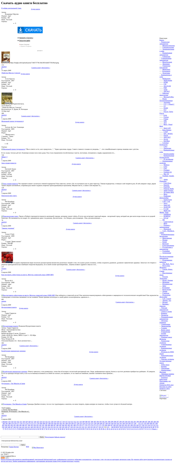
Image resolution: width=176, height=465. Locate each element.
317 (60, 422)
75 (7, 429)
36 (87, 429)
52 (54, 429)
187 (54, 425)
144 (20, 427)
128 (66, 427)
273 (29, 423)
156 (143, 425)
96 (121, 427)
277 (18, 423)
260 (66, 423)
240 (123, 423)
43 (73, 429)
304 (97, 422)
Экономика (166, 64)
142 (26, 427)
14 (132, 429)
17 (126, 429)
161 (128, 425)
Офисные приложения (164, 94)
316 (63, 422)
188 (51, 425)
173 (94, 425)
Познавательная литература (166, 318)
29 (101, 429)
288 (143, 422)
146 (14, 427)
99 (115, 427)
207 (153, 423)
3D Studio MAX (169, 192)
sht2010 (4, 67)
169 (106, 425)
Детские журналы (167, 359)
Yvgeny (3, 268)
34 (91, 429)
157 (140, 425)
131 (57, 427)
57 (44, 429)
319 (55, 422)
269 (41, 423)
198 (23, 425)
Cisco (165, 146)
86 (141, 427)
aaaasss (3, 301)
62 (34, 429)
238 (129, 423)
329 (26, 422)
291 (135, 422)
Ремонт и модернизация (165, 226)
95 (123, 427)
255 (81, 423)
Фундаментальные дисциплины (167, 235)
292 (132, 422)
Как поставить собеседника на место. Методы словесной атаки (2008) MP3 (27, 275)
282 (4, 423)
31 (97, 429)
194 (34, 425)
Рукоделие (165, 293)
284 (154, 422)
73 (12, 429)
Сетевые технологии (164, 143)
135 (46, 427)
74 (9, 429)
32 (95, 429)
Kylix (165, 115)
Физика (164, 240)
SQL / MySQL (168, 133)
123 (80, 427)
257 (75, 423)
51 (56, 429)
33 (93, 429)
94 (125, 427)
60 (38, 429)
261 (63, 423)
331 (21, 422)
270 (38, 423)
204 (6, 425)
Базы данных (166, 130)
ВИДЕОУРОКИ (165, 376)
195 (31, 425)
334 (12, 422)
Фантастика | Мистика (165, 371)
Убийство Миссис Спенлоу (10, 73)
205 (3, 425)
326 (35, 422)
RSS (27, 446)
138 (37, 427)
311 (78, 422)
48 (62, 429)
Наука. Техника (167, 280)
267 (46, 423)
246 (106, 423)
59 (40, 429)
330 (23, 422)
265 (52, 423)
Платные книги (166, 337)
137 (40, 427)
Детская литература (164, 309)
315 (66, 422)
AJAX (165, 89)
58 (42, 429)
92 (129, 427)
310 (80, 422)
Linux (165, 166)
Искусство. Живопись (165, 266)
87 (139, 427)
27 (105, 429)
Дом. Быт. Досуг (168, 264)
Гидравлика (166, 56)
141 (29, 427)
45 (69, 429)
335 (9, 422)
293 (129, 422)
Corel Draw (167, 183)
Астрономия (166, 253)
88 (137, 427)
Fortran (166, 117)
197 (26, 425)
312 (75, 422)
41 (77, 429)
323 (43, 422)
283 (157, 422)
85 (143, 427)
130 (60, 427)
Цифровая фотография (165, 197)
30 (99, 429)
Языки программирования (166, 99)
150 (3, 427)
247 (103, 423)
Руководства (165, 332)
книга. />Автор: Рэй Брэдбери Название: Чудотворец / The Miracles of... (15, 409)
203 (9, 425)
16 (128, 429)
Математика (167, 238)
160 (131, 425)
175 (88, 425)
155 (146, 425)
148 (9, 427)
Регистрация (49, 437)
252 (89, 423)
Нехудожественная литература (166, 257)
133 (51, 427)
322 (46, 422)
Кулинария (166, 288)
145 (17, 427)
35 (89, 429)
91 (131, 427)
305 (95, 422)
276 (21, 423)
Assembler (167, 102)
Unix (165, 168)
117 (97, 427)
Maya (165, 194)
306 (92, 422)
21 (117, 429)
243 (115, 423)
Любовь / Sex (166, 300)
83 (147, 427)
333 (15, 422)
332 (18, 422)
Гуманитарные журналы (166, 345)
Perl (165, 110)
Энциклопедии (166, 326)
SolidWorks (167, 214)
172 (97, 425)
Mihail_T (4, 157)
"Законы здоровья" (7, 228)
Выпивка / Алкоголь (164, 305)
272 (32, 423)
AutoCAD (167, 205)
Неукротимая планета (9, 307)
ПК (163, 220)
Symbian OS (168, 172)
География (166, 251)
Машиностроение (168, 45)
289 (140, 422)
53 (52, 429)
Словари (164, 328)
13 (134, 429)
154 (148, 425)
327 (32, 422)
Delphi (166, 108)
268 (43, 423)
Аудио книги (35, 9)
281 (6, 423)
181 (71, 425)
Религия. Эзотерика (164, 277)
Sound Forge (168, 200)
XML (165, 121)
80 (153, 427)
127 (68, 427)
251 (92, 423)
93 (127, 427)
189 (49, 425)
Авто (164, 286)
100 (112, 427)
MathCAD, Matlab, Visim (165, 211)
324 (41, 422)
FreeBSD (167, 170)
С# (165, 106)
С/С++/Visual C (169, 104)
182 (69, 425)
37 (85, 429)
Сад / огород (166, 299)
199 (20, 425)
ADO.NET (167, 137)
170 (103, 425)
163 (123, 425)
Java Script (167, 86)
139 (34, 427)
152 (154, 425)
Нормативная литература (166, 54)
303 (100, 422)
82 (149, 427)
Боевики (164, 366)
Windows (166, 165)
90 (133, 427)
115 (102, 427)
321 (49, 422)
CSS (165, 84)
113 (108, 427)
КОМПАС (167, 216)
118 (94, 427)
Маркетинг (166, 69)
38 (83, 429)
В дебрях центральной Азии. (11, 8)
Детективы (165, 368)
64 (30, 429)
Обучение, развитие (164, 321)
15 (130, 429)
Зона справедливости (8, 163)
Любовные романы (167, 374)
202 (11, 425)
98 (117, 427)
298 (115, 422)
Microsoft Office (169, 97)
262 (61, 423)
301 (106, 422)
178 (80, 425)
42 (75, 429)
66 (26, 429)
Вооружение (166, 289)
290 (137, 422)
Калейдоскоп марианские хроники (13, 351)
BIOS (165, 223)
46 (67, 429)
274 (26, 423)
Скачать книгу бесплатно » (40, 68)
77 (3, 429)
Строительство (168, 47)
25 (109, 429)
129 (63, 427)
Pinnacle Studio (169, 189)
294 (126, 422)
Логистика (166, 73)
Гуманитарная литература (165, 59)
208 (151, 423)
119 (91, 427)
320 (52, 422)
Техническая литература (164, 43)
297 (117, 422)
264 (55, 423)
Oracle (166, 135)
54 (50, 429)
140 (31, 427)
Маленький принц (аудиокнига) (12, 121)
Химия (164, 242)
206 (156, 423)
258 (72, 423)
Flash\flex (167, 187)
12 (136, 429)
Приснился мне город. (9, 196)
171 (100, 425)
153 (151, 425)
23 (113, 429)
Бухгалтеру (166, 71)
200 (17, 425)
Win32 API (167, 128)
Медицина (165, 282)
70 (18, 429)
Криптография (169, 154)
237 (132, 423)
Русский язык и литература (166, 248)
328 (29, 422)
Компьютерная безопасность (167, 156)
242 (118, 423)
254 (83, 423)
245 (109, 423)
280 (9, 423)
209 (148, 423)
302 (103, 422)
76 (5, 429)
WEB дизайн (168, 80)
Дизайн (164, 291)
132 (54, 427)
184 (63, 425)
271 (35, 423)
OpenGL (166, 185)
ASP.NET (167, 91)
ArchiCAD (167, 207)
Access (166, 139)
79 (155, 427)
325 (38, 422)
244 (112, 423)
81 (151, 427)
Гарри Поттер (14, 447)
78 (157, 427)
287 (146, 422)
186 (57, 425)
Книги (162, 40)
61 (36, 429)
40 (79, 429)
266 (49, 423)
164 (120, 425)
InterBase (167, 141)
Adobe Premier (168, 190)
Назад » (154, 429)
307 (89, 422)
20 (119, 429)
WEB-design (166, 78)
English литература (164, 334)
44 (71, 429)
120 (88, 427)
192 (40, 425)
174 (91, 425)
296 (120, 422)
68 (22, 429)
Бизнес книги (165, 330)
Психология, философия (165, 296)
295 (123, 422)
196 (29, 425)
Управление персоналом (165, 66)
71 (16, 429)
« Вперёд (4, 422)
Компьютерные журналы (166, 349)
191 (43, 425)
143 (23, 427)
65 (28, 429)
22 (115, 429)
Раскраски (164, 315)
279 (12, 423)
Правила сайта (165, 388)
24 (111, 429)
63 (32, 429)
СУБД (166, 132)
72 (14, 429)
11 (138, 429)
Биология (165, 244)
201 (14, 425)
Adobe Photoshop (164, 180)
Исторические (167, 284)
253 (86, 423)
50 (58, 429)
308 (86, 422)
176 (86, 425)
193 (37, 425)
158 (137, 425)
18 (124, 429)
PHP (165, 88)
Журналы (163, 339)
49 (60, 429)
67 (24, 429)
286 (149, 422)
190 (46, 425)
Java (165, 122)
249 (98, 423)
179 (77, 425)
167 (111, 425)
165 (117, 425)
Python (166, 119)
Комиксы (164, 313)
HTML (166, 82)
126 (71, 427)
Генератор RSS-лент (167, 385)
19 (122, 429)
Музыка (165, 302)
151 (157, 425)
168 (108, 425)
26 (107, 429)
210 (145, 423)
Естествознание (168, 245)
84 (145, 427)
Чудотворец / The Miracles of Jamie (13, 383)
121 (86, 427)
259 (69, 423)
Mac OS (166, 174)
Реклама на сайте (165, 387)
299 (112, 422)
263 (58, 423)
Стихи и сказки (166, 311)
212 (139, 423)
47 (64, 429)
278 (15, 423)
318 (58, 422)
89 (135, 427)
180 (74, 425)
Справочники (165, 324)
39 (81, 429)
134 (48, 427)
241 (120, 423)
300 (109, 422)
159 (134, 425)
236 (135, 423)
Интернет (167, 229)
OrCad (166, 218)
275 (24, 423)
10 (140, 429)
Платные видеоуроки (164, 378)
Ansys (165, 203)
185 (60, 425)
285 (152, 422)
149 (6, 427)
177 (83, 425)
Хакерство (167, 148)
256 (78, 423)
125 (74, 427)
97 (119, 427)
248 (101, 423)
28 (103, 429)
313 (72, 422)
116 (99, 427)
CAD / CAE (166, 201)
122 (83, 427)
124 (77, 427)
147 (11, 427)
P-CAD (166, 209)
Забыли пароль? (59, 437)
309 (83, 422)
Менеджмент (167, 62)
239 (126, 423)
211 (142, 423)
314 (69, 422)
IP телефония (168, 159)
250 (95, 423)
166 (114, 425)
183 (66, 425)
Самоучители (168, 222)
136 (43, 427)
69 (20, 429)
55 (48, 429)
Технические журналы (164, 342)
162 (126, 425)
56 (46, 429)
